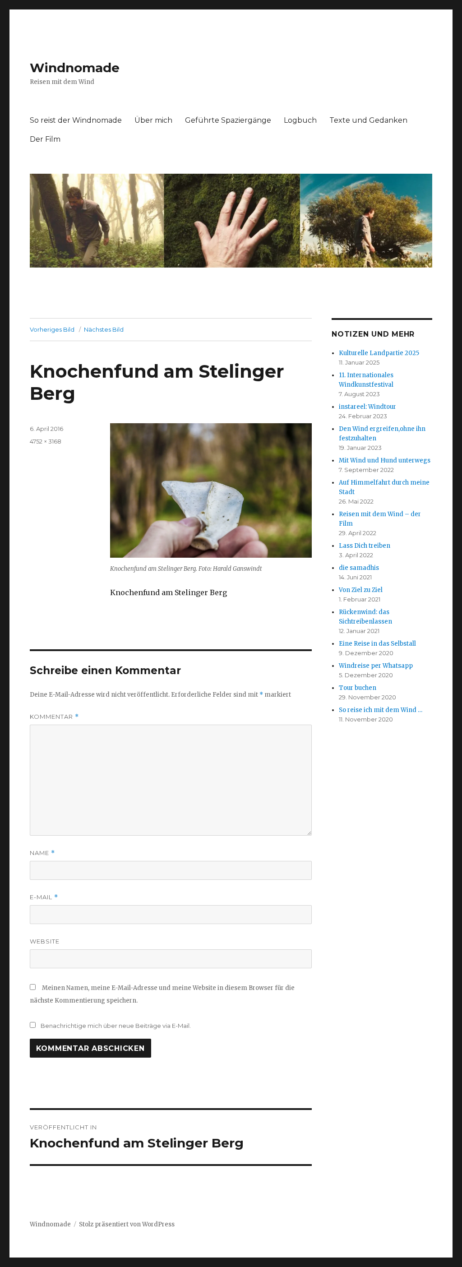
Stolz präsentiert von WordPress (127, 1224)
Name (42, 853)
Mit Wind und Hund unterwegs (384, 460)
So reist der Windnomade (76, 120)
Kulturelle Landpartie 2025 (379, 353)
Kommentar (54, 717)
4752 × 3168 (45, 441)
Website (45, 941)
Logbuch (300, 120)
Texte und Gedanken (368, 120)
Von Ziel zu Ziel (361, 590)
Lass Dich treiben (364, 546)
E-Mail (44, 897)
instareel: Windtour (367, 407)
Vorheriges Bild (52, 329)
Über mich (153, 120)
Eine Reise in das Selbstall (377, 643)
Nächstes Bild (104, 329)
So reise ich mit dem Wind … (380, 710)
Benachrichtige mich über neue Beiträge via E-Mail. (116, 1025)
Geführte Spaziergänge (228, 120)
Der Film (45, 139)
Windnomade (75, 67)
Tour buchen (357, 688)
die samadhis (359, 568)
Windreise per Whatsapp (376, 666)
